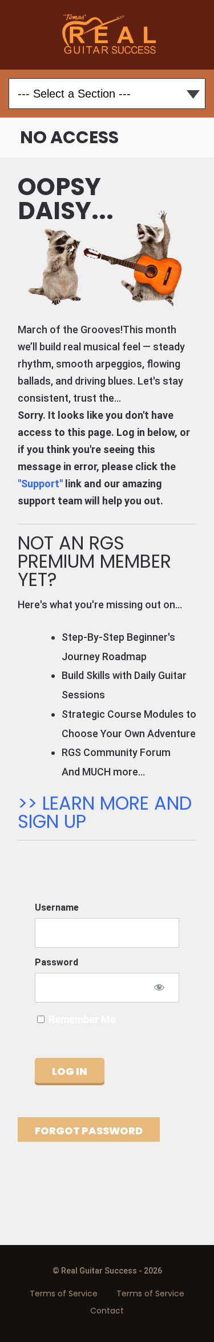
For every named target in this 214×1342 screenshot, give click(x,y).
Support (40, 484)
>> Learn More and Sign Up (105, 812)
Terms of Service (64, 1293)
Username (57, 907)
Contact (107, 1310)
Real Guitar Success (107, 34)
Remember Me (81, 1019)
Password (56, 962)
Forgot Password (89, 1130)
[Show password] (159, 987)
